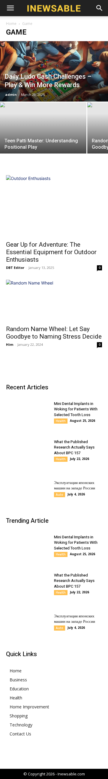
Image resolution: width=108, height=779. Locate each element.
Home (11, 23)
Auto (59, 494)
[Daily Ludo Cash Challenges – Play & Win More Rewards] (54, 71)
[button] (10, 8)
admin (11, 94)
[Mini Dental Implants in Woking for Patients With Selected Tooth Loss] (30, 412)
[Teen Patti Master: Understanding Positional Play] (43, 134)
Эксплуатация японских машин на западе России (74, 485)
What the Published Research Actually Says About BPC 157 (74, 447)
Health (61, 421)
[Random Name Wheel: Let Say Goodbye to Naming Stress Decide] (54, 300)
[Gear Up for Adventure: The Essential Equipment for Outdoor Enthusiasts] (54, 206)
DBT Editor (15, 267)
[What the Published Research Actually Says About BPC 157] (30, 450)
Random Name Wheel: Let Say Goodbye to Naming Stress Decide (54, 332)
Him (9, 344)
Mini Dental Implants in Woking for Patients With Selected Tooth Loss (76, 409)
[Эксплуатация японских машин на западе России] (30, 488)
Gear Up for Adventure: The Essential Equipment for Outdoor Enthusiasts (51, 252)
